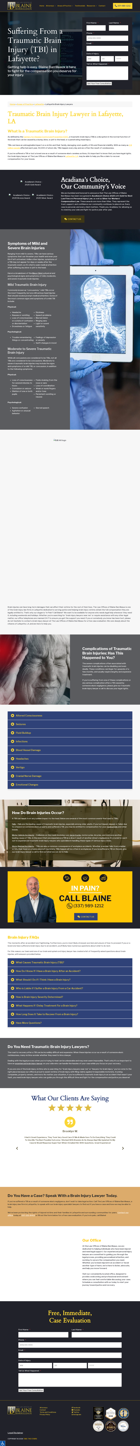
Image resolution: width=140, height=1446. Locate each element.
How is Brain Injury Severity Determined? (39, 997)
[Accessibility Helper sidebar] (2, 1443)
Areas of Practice (64, 6)
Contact (102, 6)
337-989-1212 (123, 5)
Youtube (76, 1410)
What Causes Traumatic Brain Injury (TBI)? (40, 962)
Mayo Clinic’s (38, 273)
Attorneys (50, 6)
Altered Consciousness (29, 715)
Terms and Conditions (48, 1412)
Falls (14, 824)
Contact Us (74, 219)
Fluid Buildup (23, 732)
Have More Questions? (29, 1022)
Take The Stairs (30, 1439)
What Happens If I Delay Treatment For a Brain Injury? (46, 1005)
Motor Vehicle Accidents (23, 835)
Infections (22, 741)
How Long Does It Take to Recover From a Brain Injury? (47, 1014)
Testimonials (80, 6)
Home (41, 6)
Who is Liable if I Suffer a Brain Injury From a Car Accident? (49, 988)
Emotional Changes (27, 784)
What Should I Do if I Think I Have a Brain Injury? (43, 979)
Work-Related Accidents (23, 846)
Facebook (76, 1408)
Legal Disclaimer (15, 1433)
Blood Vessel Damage (28, 750)
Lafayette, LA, (72, 156)
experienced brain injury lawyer (29, 1063)
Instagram (77, 1414)
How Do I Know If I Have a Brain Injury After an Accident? (48, 971)
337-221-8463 (28, 1215)
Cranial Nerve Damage (28, 776)
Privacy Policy (45, 1414)
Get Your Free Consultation (99, 83)
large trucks (75, 835)
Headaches (22, 758)
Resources (91, 6)
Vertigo (20, 767)
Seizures (21, 724)
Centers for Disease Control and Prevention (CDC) (46, 137)
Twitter (76, 1412)
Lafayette (39, 104)
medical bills (112, 827)
